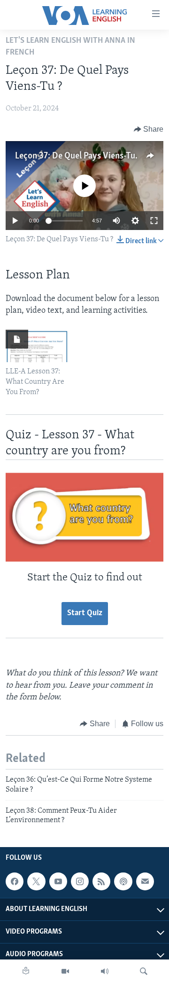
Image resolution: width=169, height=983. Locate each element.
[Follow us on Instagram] (80, 881)
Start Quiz (84, 613)
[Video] (65, 971)
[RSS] (101, 881)
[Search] (144, 971)
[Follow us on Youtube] (58, 881)
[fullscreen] (154, 220)
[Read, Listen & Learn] (25, 971)
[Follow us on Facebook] (14, 881)
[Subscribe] (145, 881)
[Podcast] (123, 881)
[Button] (149, 129)
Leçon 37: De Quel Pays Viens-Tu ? (78, 156)
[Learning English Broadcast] (105, 971)
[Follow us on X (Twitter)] (36, 881)
